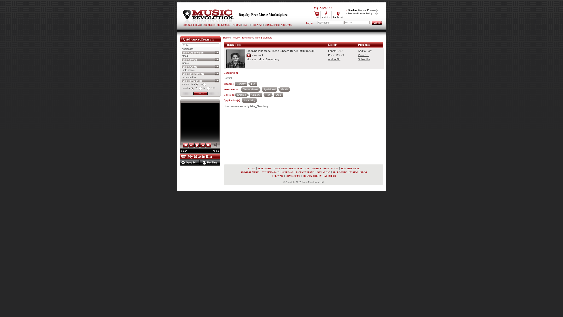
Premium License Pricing (360, 13)
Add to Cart (364, 51)
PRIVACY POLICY (312, 175)
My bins (210, 162)
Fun (253, 84)
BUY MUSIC (209, 24)
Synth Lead (269, 89)
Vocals (284, 89)
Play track (257, 55)
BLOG (246, 24)
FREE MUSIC (265, 168)
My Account (322, 7)
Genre (185, 63)
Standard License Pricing (361, 10)
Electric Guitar (250, 89)
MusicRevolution (208, 16)
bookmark (338, 17)
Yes (193, 84)
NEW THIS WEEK (350, 168)
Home (226, 37)
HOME (251, 168)
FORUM (236, 24)
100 (213, 88)
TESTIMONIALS (271, 172)
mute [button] (215, 145)
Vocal (278, 95)
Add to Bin (334, 59)
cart (317, 17)
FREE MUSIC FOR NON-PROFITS (291, 168)
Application (187, 49)
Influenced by (189, 77)
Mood (185, 56)
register (326, 17)
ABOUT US (286, 24)
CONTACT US (272, 24)
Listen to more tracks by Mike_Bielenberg (246, 106)
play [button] (197, 145)
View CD (363, 55)
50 (204, 88)
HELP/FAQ (257, 24)
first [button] (185, 145)
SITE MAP (287, 172)
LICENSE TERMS (192, 24)
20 (197, 88)
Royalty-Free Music (242, 37)
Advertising (249, 100)
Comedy (241, 84)
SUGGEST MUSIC (250, 172)
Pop (268, 95)
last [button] (208, 145)
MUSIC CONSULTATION (325, 168)
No (201, 84)
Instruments (188, 70)
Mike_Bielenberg (263, 37)
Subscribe (364, 59)
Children (241, 95)
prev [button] (191, 145)
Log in (309, 23)
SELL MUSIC (223, 24)
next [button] (203, 145)
